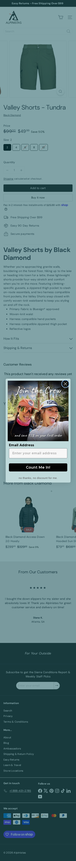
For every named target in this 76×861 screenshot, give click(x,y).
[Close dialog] (65, 383)
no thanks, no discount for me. (38, 477)
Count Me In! (38, 467)
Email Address (21, 445)
